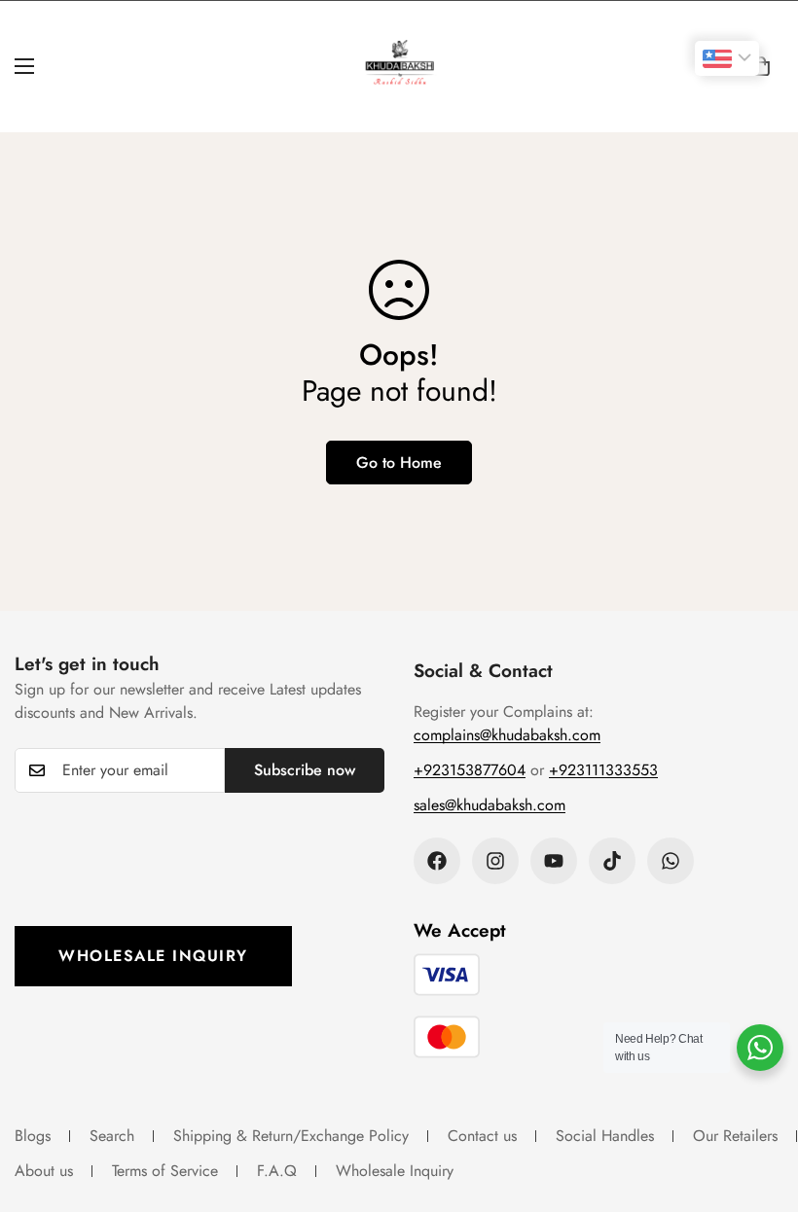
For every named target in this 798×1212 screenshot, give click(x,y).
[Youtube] (553, 861)
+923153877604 (470, 770)
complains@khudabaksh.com (507, 735)
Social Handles (605, 1135)
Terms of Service (165, 1170)
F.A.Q (277, 1170)
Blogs (33, 1135)
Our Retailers (735, 1135)
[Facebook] (437, 861)
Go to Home (399, 462)
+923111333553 (603, 770)
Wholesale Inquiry (153, 956)
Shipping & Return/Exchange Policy (291, 1135)
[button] (761, 66)
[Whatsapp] (670, 861)
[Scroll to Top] (760, 1106)
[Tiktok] (612, 861)
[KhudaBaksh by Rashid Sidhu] (399, 67)
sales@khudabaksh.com (489, 805)
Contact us (482, 1135)
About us (44, 1170)
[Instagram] (495, 861)
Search (112, 1135)
